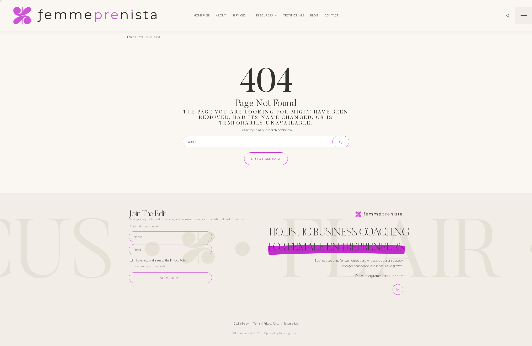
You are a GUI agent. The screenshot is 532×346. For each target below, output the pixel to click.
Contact (331, 15)
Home (130, 37)
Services (238, 15)
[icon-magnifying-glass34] (508, 15)
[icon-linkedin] (398, 289)
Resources (264, 15)
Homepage (202, 15)
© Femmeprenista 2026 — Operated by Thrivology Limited (266, 333)
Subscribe (170, 278)
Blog (314, 15)
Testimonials (293, 15)
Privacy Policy (178, 260)
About (221, 15)
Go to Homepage (266, 159)
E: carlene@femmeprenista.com (379, 276)
